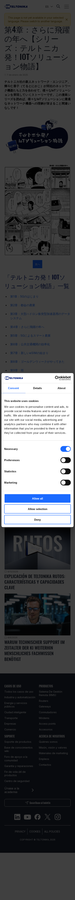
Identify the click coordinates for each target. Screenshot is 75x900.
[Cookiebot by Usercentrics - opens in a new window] (55, 378)
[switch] (65, 460)
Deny (37, 519)
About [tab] (62, 388)
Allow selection (37, 509)
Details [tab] (37, 388)
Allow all (37, 498)
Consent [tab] (13, 388)
